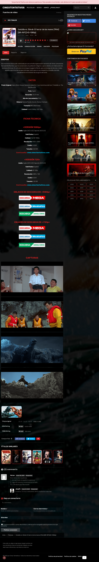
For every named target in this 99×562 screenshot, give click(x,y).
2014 (91, 195)
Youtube (73, 25)
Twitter (87, 21)
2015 (81, 195)
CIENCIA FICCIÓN (30, 46)
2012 (81, 198)
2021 (81, 188)
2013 (71, 198)
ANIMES (46, 7)
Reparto (14, 52)
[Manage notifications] (4, 557)
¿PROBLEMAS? (55, 7)
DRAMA (39, 46)
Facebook (74, 21)
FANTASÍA (47, 46)
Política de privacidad (55, 556)
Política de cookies (70, 556)
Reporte (23, 52)
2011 (91, 198)
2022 (72, 188)
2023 (91, 184)
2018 (81, 191)
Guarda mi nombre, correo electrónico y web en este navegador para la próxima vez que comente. (29, 525)
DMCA (80, 556)
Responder (29, 475)
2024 (81, 184)
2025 (72, 184)
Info (5, 52)
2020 (91, 188)
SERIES (39, 7)
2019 (72, 191)
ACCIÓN (20, 46)
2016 (72, 195)
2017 (91, 191)
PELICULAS (30, 7)
